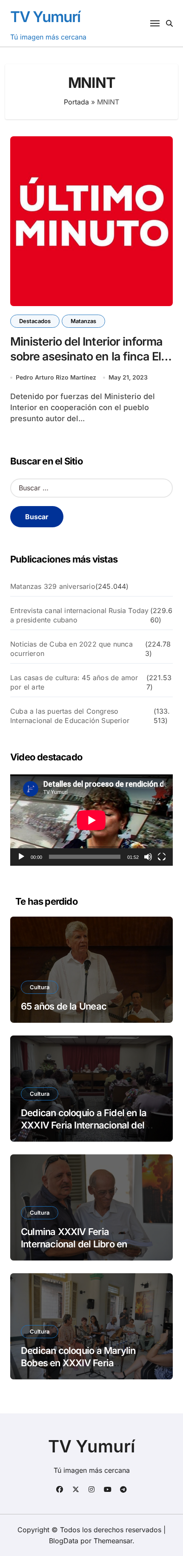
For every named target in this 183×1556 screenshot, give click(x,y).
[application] (91, 820)
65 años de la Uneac (63, 1006)
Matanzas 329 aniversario (52, 586)
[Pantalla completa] (161, 857)
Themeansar (113, 1540)
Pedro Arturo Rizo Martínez (56, 377)
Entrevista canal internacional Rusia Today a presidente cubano (79, 615)
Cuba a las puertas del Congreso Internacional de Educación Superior (69, 716)
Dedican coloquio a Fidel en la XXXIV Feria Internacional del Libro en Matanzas (83, 1124)
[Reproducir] (21, 857)
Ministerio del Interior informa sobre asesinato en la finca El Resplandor (86, 356)
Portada (76, 102)
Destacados (35, 321)
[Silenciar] (148, 857)
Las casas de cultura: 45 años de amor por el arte (74, 682)
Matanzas (83, 321)
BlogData (63, 1540)
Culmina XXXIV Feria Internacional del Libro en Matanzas (74, 1243)
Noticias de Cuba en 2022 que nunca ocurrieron (71, 649)
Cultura (39, 987)
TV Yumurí (45, 16)
